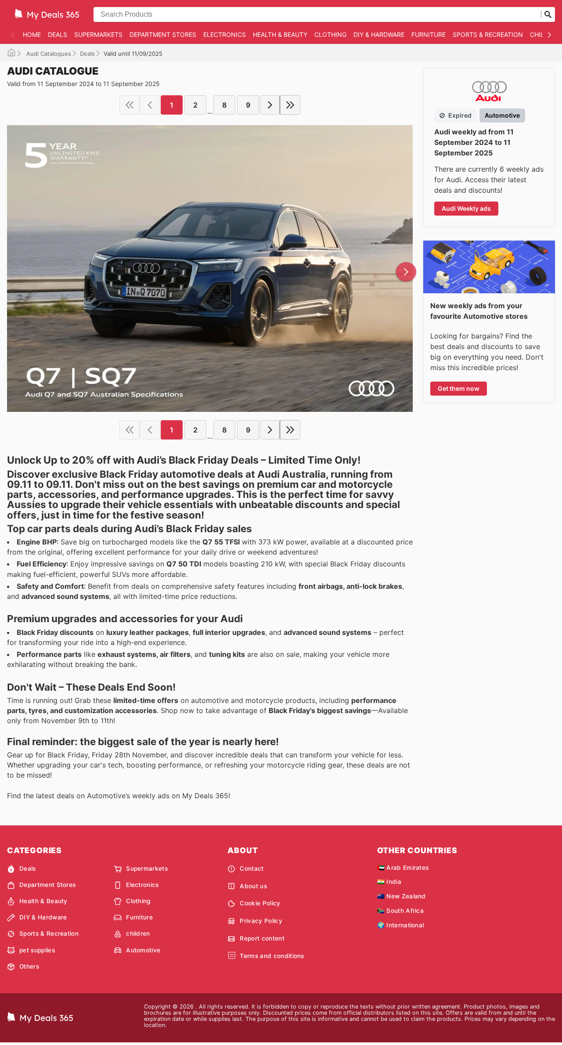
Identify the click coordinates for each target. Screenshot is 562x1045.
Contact (251, 868)
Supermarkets (98, 34)
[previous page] (150, 105)
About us (253, 886)
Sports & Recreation (488, 34)
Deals (57, 34)
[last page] (290, 105)
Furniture (428, 34)
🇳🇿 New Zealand (401, 896)
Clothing (330, 34)
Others (29, 966)
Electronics (224, 34)
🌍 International (400, 925)
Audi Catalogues (48, 53)
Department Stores (163, 34)
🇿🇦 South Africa (400, 910)
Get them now (458, 388)
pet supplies (37, 950)
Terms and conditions (272, 955)
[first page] (129, 105)
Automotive (143, 950)
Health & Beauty (280, 34)
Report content (262, 938)
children (138, 933)
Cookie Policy (260, 903)
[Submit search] (548, 14)
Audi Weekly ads (466, 208)
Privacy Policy (261, 920)
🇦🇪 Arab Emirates (403, 867)
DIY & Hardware (378, 34)
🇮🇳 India (389, 881)
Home (32, 34)
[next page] (270, 105)
